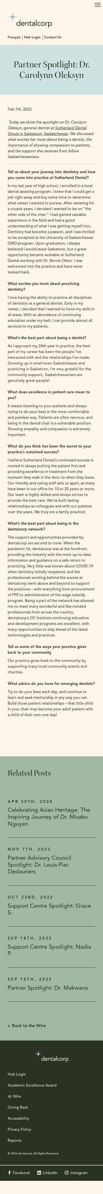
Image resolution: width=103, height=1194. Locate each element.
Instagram (79, 1173)
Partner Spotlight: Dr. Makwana (48, 988)
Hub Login (32, 37)
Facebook (21, 1173)
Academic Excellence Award (32, 1086)
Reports (15, 1141)
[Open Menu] (98, 4)
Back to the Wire (29, 1026)
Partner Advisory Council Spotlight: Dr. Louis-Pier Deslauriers (39, 865)
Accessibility (18, 1119)
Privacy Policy (19, 1130)
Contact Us (52, 37)
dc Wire (14, 1097)
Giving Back (18, 1108)
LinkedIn (50, 1173)
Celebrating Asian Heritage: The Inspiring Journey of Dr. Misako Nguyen (49, 817)
